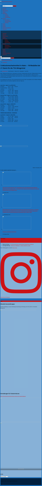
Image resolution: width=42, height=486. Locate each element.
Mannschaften (5, 10)
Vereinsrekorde (7, 17)
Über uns (4, 9)
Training (4, 12)
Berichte (4, 18)
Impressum (5, 29)
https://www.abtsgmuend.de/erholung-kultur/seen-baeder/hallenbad (13, 396)
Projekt (4, 23)
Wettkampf (5, 13)
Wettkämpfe (7, 20)
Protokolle (7, 16)
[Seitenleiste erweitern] (0, 299)
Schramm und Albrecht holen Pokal (9, 231)
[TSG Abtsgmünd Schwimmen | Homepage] (6, 1)
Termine (6, 14)
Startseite (4, 8)
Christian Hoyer (5, 71)
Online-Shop (15, 247)
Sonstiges (7, 22)
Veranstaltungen (8, 21)
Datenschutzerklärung (7, 27)
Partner (4, 25)
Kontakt (4, 26)
